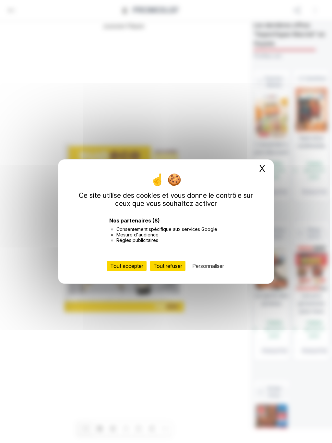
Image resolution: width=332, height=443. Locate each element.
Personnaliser (208, 266)
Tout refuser (167, 266)
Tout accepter (126, 266)
